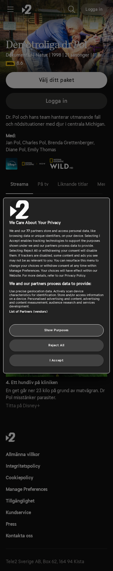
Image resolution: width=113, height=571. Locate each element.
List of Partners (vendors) (28, 312)
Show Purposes (56, 330)
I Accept (57, 360)
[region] (56, 285)
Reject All (56, 345)
